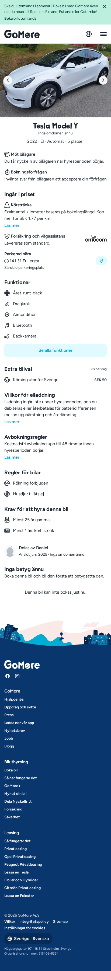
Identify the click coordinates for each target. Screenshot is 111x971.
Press (9, 715)
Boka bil (11, 770)
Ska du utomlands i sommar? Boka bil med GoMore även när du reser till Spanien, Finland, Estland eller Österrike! (51, 12)
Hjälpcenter (14, 699)
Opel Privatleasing (20, 856)
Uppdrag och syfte (20, 707)
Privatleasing (15, 849)
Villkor (9, 921)
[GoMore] (22, 34)
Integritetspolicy (34, 921)
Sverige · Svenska (31, 938)
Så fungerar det (17, 841)
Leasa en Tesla (16, 872)
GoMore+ (12, 786)
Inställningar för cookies (24, 928)
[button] (104, 12)
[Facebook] (7, 676)
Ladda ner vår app (19, 723)
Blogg (9, 746)
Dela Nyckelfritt (18, 801)
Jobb (8, 738)
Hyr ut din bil (15, 793)
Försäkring (13, 809)
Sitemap (60, 921)
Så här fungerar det (20, 778)
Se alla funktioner (55, 350)
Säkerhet (12, 817)
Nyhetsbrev (14, 730)
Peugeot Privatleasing (23, 864)
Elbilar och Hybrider (21, 880)
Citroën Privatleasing (22, 888)
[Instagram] (17, 676)
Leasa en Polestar (19, 895)
